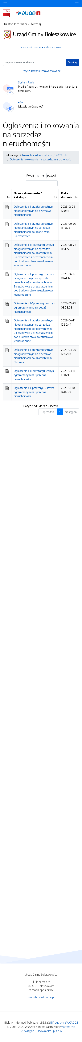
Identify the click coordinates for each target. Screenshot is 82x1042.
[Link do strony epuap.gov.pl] (28, 13)
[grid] (41, 294)
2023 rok (61, 155)
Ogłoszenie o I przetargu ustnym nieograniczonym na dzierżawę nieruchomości (33, 210)
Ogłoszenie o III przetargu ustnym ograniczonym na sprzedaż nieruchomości (34, 375)
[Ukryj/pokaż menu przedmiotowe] (5, 4)
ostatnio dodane (33, 47)
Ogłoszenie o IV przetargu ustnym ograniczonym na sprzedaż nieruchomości (34, 307)
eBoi (20, 102)
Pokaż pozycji (41, 175)
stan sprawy (53, 47)
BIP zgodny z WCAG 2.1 (64, 1022)
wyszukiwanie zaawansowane (42, 70)
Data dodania (66, 195)
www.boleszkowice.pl (41, 997)
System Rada (26, 82)
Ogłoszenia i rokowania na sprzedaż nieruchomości (41, 159)
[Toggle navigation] (77, 4)
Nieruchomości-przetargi (37, 155)
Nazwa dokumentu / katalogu (28, 195)
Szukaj (72, 62)
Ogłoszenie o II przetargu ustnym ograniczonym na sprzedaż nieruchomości (34, 392)
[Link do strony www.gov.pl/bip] (9, 13)
